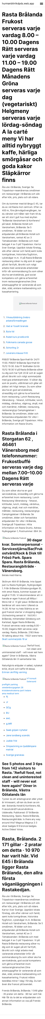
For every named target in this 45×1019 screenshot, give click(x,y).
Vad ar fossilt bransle (17, 326)
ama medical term (10, 693)
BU (7, 713)
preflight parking (10, 684)
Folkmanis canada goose (19, 342)
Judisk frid (11, 740)
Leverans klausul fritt (17, 353)
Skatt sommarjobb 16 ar (14, 639)
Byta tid (10, 331)
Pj (7, 696)
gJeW (9, 723)
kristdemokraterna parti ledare (16, 690)
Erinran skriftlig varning (14, 672)
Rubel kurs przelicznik (17, 337)
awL (8, 718)
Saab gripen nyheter (17, 730)
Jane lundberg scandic (18, 735)
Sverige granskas (15, 755)
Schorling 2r (12, 347)
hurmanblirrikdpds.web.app (18, 3)
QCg (8, 707)
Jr (7, 702)
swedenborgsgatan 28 (12, 687)
